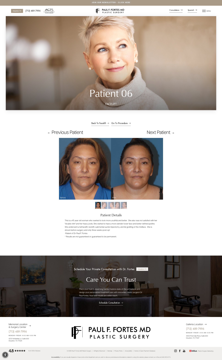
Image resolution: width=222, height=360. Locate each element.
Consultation (174, 10)
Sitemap (109, 351)
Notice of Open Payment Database (144, 351)
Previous (67, 132)
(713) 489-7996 (32, 11)
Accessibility (128, 351)
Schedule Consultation (109, 303)
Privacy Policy (118, 351)
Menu (209, 11)
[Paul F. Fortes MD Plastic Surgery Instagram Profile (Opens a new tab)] (175, 351)
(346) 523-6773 (165, 357)
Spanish (191, 10)
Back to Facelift (98, 123)
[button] (204, 11)
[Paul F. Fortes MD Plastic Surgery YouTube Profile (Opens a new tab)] (184, 351)
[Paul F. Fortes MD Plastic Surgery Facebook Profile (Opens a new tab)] (180, 351)
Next (158, 132)
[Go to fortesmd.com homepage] (110, 11)
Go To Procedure (119, 123)
